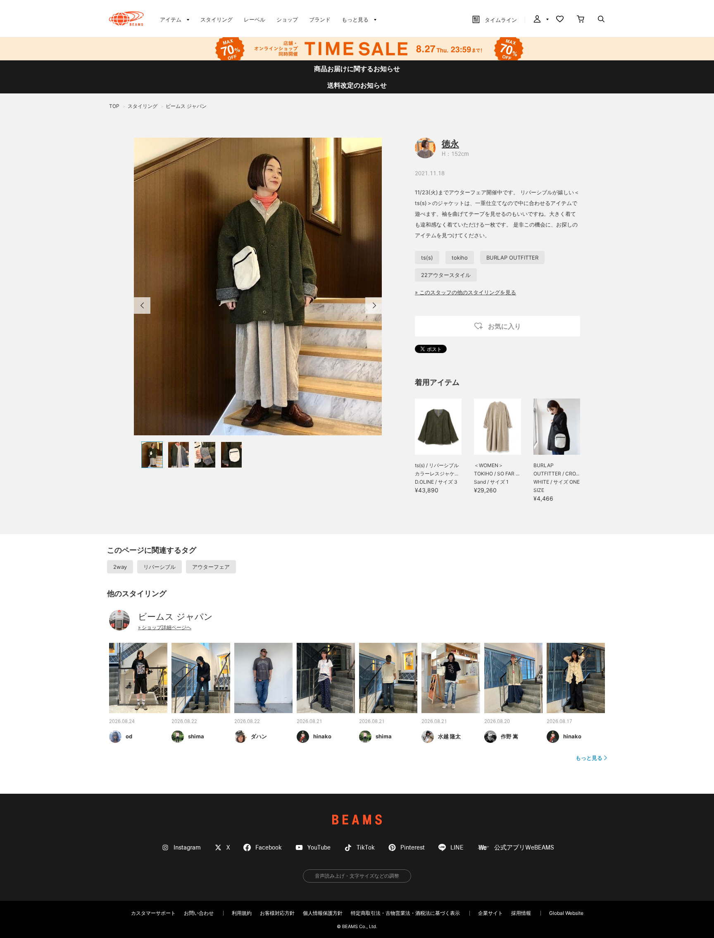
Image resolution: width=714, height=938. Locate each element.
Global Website (566, 913)
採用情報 (521, 913)
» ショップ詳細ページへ (164, 627)
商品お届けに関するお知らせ (357, 68)
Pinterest (412, 848)
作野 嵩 (509, 736)
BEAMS (357, 819)
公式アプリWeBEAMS (524, 848)
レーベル (254, 19)
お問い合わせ (199, 913)
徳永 (450, 143)
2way (120, 566)
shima (196, 736)
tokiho (460, 257)
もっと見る (589, 757)
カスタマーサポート (153, 913)
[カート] (580, 20)
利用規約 (242, 913)
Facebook (268, 848)
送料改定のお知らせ (357, 85)
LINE (457, 848)
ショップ (287, 19)
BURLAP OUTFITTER (512, 257)
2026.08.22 (184, 721)
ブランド (320, 19)
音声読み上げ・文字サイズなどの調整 (357, 876)
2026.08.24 (122, 721)
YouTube (319, 848)
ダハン (259, 736)
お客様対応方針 (277, 913)
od (129, 736)
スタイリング (216, 19)
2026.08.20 (497, 721)
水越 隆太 (449, 736)
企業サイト (490, 913)
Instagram (187, 848)
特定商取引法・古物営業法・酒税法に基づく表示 (405, 913)
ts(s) (427, 257)
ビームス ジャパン (175, 616)
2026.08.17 (559, 721)
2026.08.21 (309, 721)
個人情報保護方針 (323, 913)
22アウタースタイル (446, 275)
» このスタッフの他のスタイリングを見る (465, 292)
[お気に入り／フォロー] (560, 20)
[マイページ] (540, 20)
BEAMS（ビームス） (126, 18)
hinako (322, 736)
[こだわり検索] (601, 20)
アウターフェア (211, 566)
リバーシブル (159, 566)
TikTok (366, 848)
